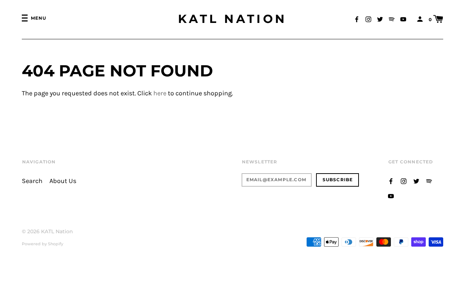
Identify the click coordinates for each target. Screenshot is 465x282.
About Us (62, 181)
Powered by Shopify (42, 243)
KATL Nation (232, 19)
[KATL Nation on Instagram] (368, 18)
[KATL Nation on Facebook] (357, 18)
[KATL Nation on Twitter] (380, 18)
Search (32, 181)
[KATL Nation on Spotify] (392, 18)
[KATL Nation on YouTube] (403, 18)
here (159, 93)
